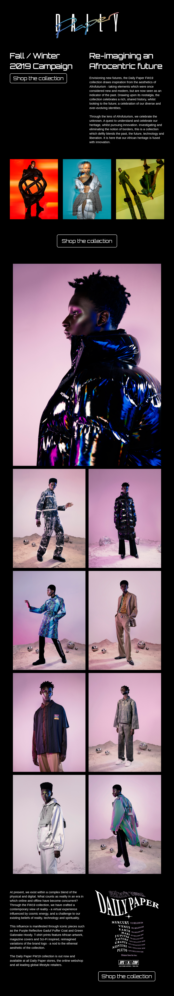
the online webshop (70, 960)
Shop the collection (38, 78)
